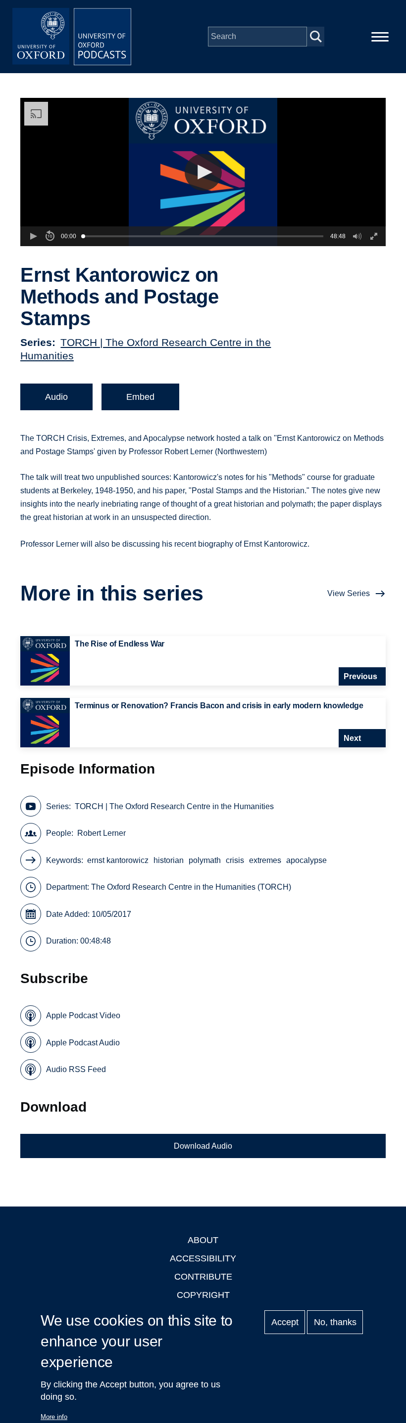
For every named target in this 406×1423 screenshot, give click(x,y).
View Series (348, 593)
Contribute (203, 1277)
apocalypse (306, 860)
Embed (140, 397)
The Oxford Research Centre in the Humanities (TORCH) (191, 887)
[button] (203, 172)
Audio (56, 397)
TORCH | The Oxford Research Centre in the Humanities (174, 806)
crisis (235, 860)
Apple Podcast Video (83, 1015)
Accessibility (203, 1258)
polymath (205, 860)
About (203, 1240)
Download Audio (203, 1146)
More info (54, 1417)
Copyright (203, 1295)
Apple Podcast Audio (83, 1042)
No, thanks (335, 1322)
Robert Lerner (101, 833)
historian (168, 860)
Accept (285, 1322)
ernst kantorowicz (118, 860)
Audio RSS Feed (76, 1069)
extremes (265, 860)
